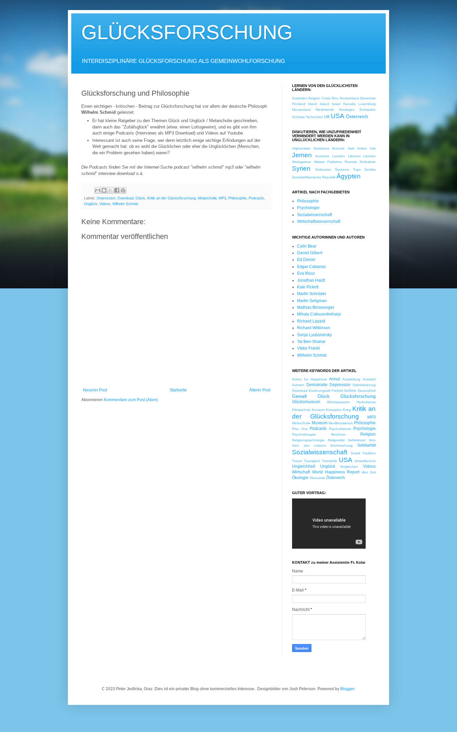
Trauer (297, 461)
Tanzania (342, 169)
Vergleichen (349, 466)
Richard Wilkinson (313, 328)
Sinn (372, 440)
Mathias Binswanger (315, 307)
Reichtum (338, 434)
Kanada (349, 104)
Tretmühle (329, 461)
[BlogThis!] (104, 190)
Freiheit (337, 390)
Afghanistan (301, 148)
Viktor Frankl (308, 348)
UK (327, 116)
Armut (334, 379)
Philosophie (237, 198)
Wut (365, 472)
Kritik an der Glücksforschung (171, 198)
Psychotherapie (304, 434)
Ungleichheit (303, 466)
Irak (373, 148)
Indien (362, 148)
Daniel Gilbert (309, 253)
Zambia (370, 169)
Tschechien (314, 117)
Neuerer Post (95, 390)
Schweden (367, 109)
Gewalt (299, 396)
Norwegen (347, 109)
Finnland (298, 104)
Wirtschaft (301, 472)
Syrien (301, 168)
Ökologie (300, 477)
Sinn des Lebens (309, 445)
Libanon (354, 156)
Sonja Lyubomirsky (314, 335)
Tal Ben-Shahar (311, 341)
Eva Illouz (306, 273)
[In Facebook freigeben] (116, 190)
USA (337, 115)
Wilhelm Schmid (125, 204)
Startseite (178, 390)
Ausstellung (351, 379)
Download (125, 198)
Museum (320, 423)
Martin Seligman (312, 300)
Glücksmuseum (306, 401)
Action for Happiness (309, 379)
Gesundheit (367, 390)
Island (324, 104)
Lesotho (338, 156)
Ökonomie (317, 478)
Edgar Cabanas (311, 266)
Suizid (355, 453)
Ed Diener (306, 259)
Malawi (319, 162)
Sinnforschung (341, 445)
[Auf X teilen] (110, 190)
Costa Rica (330, 98)
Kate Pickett (307, 287)
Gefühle (350, 390)
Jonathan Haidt (311, 280)
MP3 (222, 198)
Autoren (298, 385)
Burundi (338, 148)
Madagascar (301, 162)
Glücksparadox (338, 402)
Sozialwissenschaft (314, 214)
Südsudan (323, 169)
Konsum (318, 409)
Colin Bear (306, 246)
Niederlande (324, 109)
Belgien (314, 98)
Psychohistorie (340, 429)
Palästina (334, 162)
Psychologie (308, 207)
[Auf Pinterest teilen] (123, 190)
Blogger (347, 689)
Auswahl (369, 379)
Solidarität (366, 445)
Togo (357, 169)
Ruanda (351, 162)
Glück (140, 198)
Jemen (302, 155)
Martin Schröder (311, 293)
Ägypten (349, 176)
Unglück (90, 204)
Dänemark (368, 98)
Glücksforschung (358, 396)
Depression (106, 198)
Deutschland (349, 98)
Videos (104, 204)
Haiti (351, 148)
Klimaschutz (301, 409)
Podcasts (256, 198)
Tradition (369, 453)
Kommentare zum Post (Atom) (131, 399)
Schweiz (298, 117)
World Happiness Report (336, 472)
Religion (368, 434)
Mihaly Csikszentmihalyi (319, 314)
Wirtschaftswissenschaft (318, 221)
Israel (336, 104)
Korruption (334, 409)
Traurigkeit (312, 461)
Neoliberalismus (341, 423)
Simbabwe (368, 162)
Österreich (357, 116)
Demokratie (317, 384)
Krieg (347, 409)
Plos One (300, 429)
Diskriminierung (364, 385)
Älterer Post (259, 390)
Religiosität (336, 440)
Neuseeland (301, 109)
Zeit (373, 472)
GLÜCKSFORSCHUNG (187, 32)
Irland (312, 104)
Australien (299, 98)
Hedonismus (366, 402)
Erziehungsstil (319, 390)
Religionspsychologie (308, 440)
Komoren (322, 156)
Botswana (321, 148)
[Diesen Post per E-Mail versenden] (97, 190)
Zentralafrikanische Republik (314, 177)
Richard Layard (311, 321)
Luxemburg (367, 104)
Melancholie (207, 198)
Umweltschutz (365, 461)
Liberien (369, 156)
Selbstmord (356, 440)
